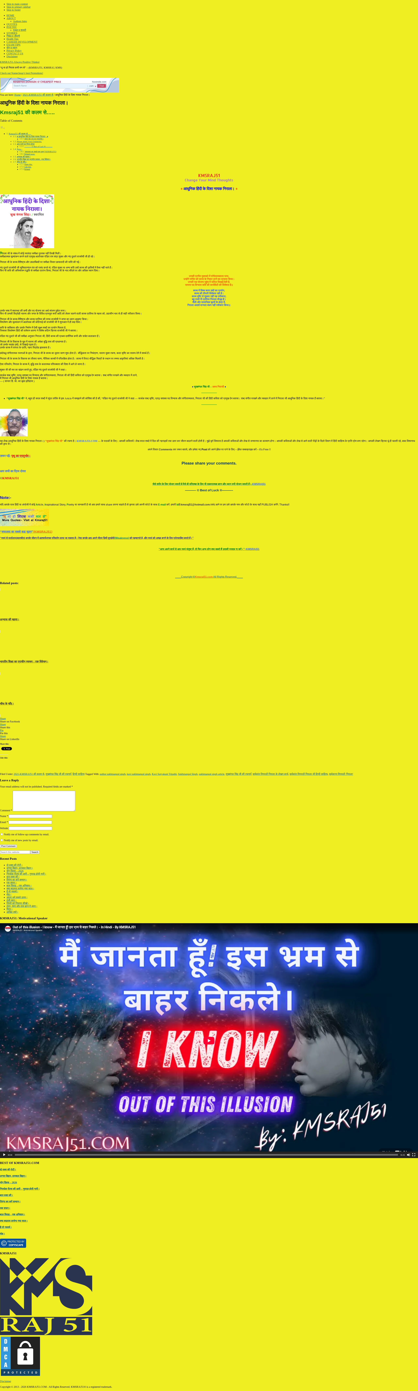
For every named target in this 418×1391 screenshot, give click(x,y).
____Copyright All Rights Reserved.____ (209, 576)
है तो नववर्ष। (12, 891)
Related (27, 169)
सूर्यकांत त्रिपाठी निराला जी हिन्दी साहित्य (308, 774)
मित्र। (10, 909)
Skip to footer (14, 9)
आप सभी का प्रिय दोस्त (25, 144)
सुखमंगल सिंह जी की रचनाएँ (58, 774)
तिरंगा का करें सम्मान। (17, 879)
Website (4, 828)
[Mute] (408, 1154)
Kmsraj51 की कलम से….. (20, 133)
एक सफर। (12, 882)
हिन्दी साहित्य (78, 774)
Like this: (28, 167)
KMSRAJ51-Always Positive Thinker (20, 62)
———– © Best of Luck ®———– (38, 147)
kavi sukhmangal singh (139, 774)
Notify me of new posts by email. (21, 840)
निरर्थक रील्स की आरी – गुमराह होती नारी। (26, 873)
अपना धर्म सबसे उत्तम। (17, 897)
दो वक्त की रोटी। (15, 865)
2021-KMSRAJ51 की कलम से (29, 774)
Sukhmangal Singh (188, 774)
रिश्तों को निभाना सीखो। (18, 903)
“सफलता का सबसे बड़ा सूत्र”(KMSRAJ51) (40, 152)
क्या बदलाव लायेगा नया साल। (20, 888)
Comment (6, 810)
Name (4, 816)
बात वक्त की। (13, 876)
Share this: (28, 164)
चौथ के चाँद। (22, 162)
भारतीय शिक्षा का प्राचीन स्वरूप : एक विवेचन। (34, 159)
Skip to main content (17, 4)
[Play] (4, 1154)
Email (4, 822)
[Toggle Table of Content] (2, 128)
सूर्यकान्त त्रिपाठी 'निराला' (341, 774)
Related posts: (29, 154)
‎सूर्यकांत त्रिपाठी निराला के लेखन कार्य (270, 774)
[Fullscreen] (413, 1154)
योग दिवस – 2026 (15, 871)
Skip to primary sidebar (19, 7)
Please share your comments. (29, 141)
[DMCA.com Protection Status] (20, 1375)
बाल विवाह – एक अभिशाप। (19, 885)
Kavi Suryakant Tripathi (164, 774)
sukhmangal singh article (211, 774)
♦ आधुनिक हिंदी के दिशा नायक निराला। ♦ (32, 136)
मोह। (9, 894)
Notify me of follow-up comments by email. (26, 834)
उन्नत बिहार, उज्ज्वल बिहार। (20, 868)
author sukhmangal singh (113, 774)
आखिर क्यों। (12, 912)
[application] (209, 1040)
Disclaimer (5, 1381)
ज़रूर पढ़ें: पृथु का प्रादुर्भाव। (34, 139)
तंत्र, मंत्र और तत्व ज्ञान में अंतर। (22, 906)
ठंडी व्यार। (12, 900)
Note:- (19, 149)
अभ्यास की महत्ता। (24, 156)
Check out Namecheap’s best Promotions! (21, 73)
